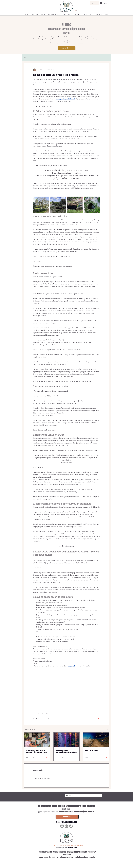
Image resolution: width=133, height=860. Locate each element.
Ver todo (107, 729)
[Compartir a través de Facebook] (34, 713)
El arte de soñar (92, 750)
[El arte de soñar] (96, 740)
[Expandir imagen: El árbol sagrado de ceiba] (41, 205)
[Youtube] (62, 826)
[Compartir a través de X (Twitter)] (38, 713)
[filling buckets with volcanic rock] (37, 740)
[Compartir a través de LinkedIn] (43, 713)
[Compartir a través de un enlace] (47, 713)
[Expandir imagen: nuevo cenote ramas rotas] (58, 205)
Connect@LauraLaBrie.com (66, 822)
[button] (66, 48)
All (25, 58)
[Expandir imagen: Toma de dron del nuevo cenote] (92, 205)
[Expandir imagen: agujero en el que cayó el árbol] (75, 205)
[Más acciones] (99, 70)
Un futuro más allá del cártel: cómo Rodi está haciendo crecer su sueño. (36, 751)
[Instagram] (66, 826)
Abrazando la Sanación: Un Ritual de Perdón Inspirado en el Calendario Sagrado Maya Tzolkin (66, 751)
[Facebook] (71, 826)
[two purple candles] (67, 740)
